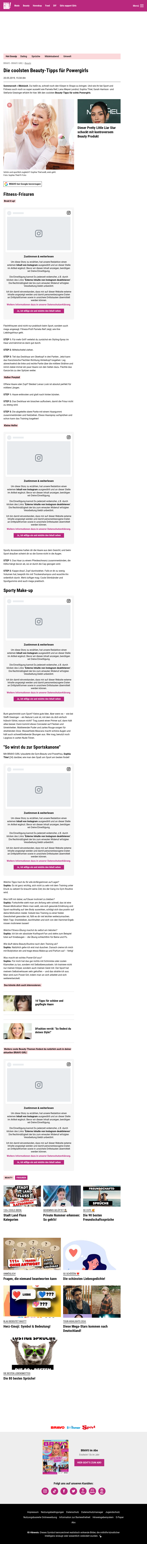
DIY (54, 6)
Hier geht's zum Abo (89, 1462)
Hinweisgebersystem (103, 1517)
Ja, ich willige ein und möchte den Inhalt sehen (39, 311)
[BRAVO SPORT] (89, 1427)
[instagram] (45, 1491)
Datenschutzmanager (92, 1512)
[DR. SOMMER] (73, 1427)
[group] (60, 56)
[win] (102, 1491)
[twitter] (73, 1491)
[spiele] (92, 1491)
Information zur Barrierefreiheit (74, 1517)
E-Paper (120, 1517)
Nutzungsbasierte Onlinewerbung (40, 1517)
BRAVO (6, 63)
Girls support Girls (68, 6)
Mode (17, 6)
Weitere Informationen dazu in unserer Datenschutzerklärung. (39, 304)
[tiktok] (54, 1491)
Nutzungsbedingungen (52, 1512)
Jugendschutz (112, 1512)
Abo (73, 1522)
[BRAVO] (58, 1427)
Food (47, 6)
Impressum (33, 1512)
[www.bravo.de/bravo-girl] (7, 5)
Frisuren (21, 1177)
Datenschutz (72, 1512)
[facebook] (64, 1491)
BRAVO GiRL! (17, 63)
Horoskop (37, 6)
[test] (83, 1491)
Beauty (26, 6)
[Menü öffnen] (142, 5)
